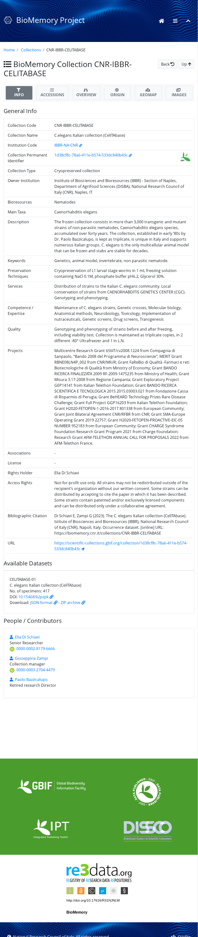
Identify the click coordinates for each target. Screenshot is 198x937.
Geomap (148, 94)
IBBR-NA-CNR (66, 145)
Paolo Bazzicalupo (31, 679)
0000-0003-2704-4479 (35, 669)
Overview (86, 94)
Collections (31, 50)
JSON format (42, 602)
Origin (117, 94)
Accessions (52, 94)
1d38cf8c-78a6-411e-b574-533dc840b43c (91, 155)
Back (165, 64)
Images (179, 94)
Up (185, 64)
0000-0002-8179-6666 (35, 648)
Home (9, 50)
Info (19, 94)
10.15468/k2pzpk (34, 596)
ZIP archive (71, 602)
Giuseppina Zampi (31, 658)
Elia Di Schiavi (27, 637)
